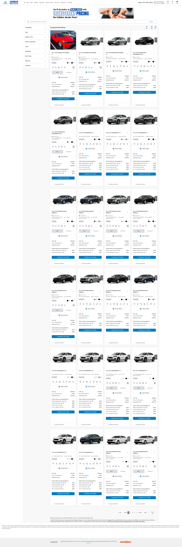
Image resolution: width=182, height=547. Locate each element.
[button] (74, 39)
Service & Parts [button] (49, 2)
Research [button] (63, 2)
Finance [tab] (69, 72)
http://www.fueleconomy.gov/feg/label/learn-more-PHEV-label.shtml (126, 521)
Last (145, 512)
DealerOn (71, 541)
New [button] (28, 2)
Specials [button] (42, 2)
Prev (125, 512)
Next (140, 512)
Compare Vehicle (59, 105)
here (9, 528)
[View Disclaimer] (65, 67)
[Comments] (74, 67)
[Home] (24, 2)
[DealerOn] (54, 542)
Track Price (64, 77)
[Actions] (73, 53)
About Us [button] (57, 2)
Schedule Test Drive (63, 99)
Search (151, 21)
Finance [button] (36, 2)
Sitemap (75, 541)
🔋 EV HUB (69, 2)
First (119, 512)
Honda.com (88, 542)
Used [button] (31, 2)
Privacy (79, 541)
